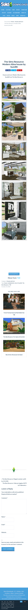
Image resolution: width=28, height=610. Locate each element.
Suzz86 (20, 283)
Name (3, 517)
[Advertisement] (14, 44)
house (5, 283)
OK (21, 601)
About (25, 601)
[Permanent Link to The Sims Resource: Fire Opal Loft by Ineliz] (14, 333)
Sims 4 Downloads (14, 4)
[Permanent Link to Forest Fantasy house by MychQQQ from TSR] (14, 309)
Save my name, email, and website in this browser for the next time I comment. (12, 543)
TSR (18, 278)
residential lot (11, 283)
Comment (4, 498)
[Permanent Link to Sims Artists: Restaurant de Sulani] (14, 351)
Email (3, 524)
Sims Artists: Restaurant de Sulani (14, 354)
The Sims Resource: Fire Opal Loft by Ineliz (14, 337)
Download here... (14, 274)
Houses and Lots (11, 281)
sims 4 (16, 283)
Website (3, 532)
